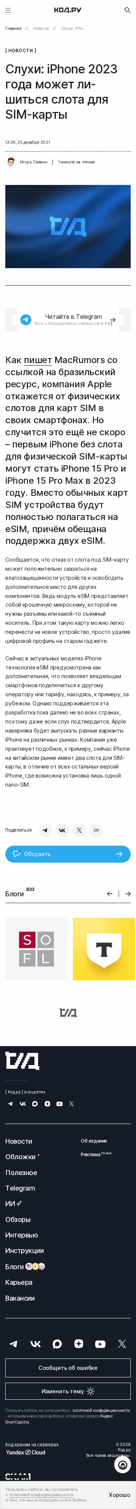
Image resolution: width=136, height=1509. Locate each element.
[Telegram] (45, 830)
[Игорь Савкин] (11, 162)
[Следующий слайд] (128, 893)
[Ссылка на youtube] (59, 1104)
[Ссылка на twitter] (71, 1104)
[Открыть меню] (8, 10)
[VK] (62, 830)
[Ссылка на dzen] (47, 1104)
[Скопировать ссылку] (96, 830)
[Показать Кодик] (122, 1464)
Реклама (94, 1154)
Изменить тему (63, 1391)
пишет (38, 359)
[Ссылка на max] (35, 1104)
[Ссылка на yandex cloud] (31, 1452)
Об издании (94, 1141)
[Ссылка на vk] (23, 1104)
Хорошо (119, 1495)
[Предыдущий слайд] (109, 893)
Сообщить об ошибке (68, 1368)
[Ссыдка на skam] (18, 1476)
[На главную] (68, 10)
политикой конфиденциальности (101, 1410)
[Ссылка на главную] (22, 1061)
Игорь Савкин (33, 162)
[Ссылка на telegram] (10, 1104)
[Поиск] (127, 10)
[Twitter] (79, 830)
